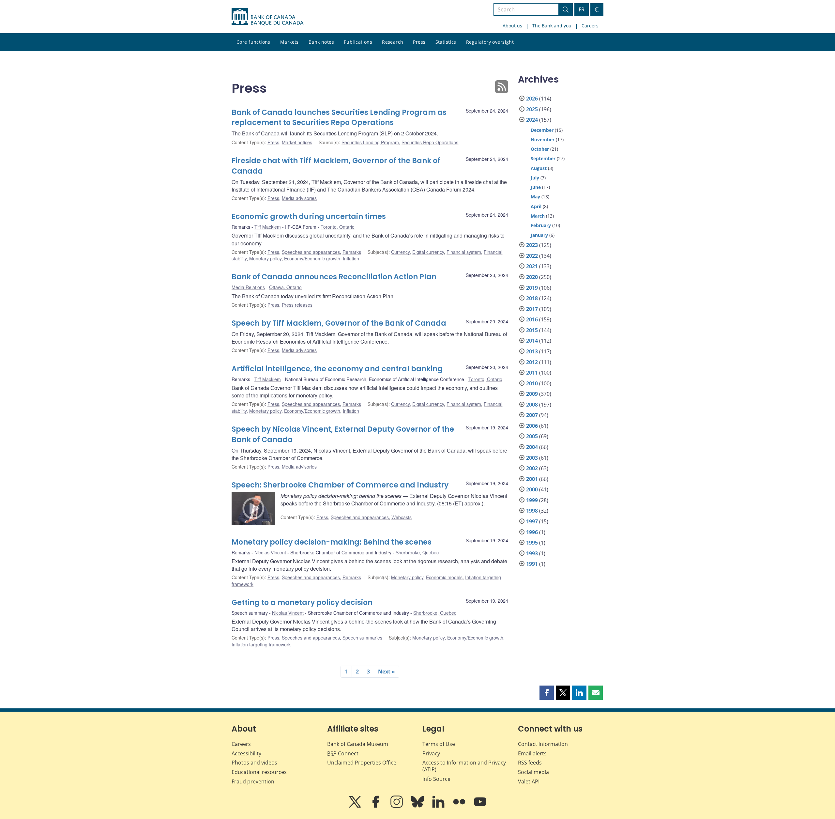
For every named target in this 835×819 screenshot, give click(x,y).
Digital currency (428, 252)
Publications (358, 42)
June (536, 187)
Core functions (253, 42)
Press (419, 42)
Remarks (351, 252)
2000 (532, 489)
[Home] (267, 16)
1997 (532, 521)
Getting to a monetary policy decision (302, 602)
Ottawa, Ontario (285, 287)
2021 (532, 266)
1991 (532, 563)
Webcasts (401, 517)
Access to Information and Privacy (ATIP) (464, 766)
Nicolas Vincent (270, 552)
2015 (532, 330)
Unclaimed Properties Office (361, 762)
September (543, 158)
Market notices (297, 142)
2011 (532, 372)
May (535, 196)
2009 (532, 393)
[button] (546, 693)
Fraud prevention (253, 781)
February (541, 225)
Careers (590, 26)
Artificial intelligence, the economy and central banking (337, 369)
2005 (532, 436)
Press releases (297, 304)
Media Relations (248, 287)
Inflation (351, 258)
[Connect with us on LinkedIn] (439, 806)
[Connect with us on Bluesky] (418, 806)
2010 (532, 383)
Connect (342, 753)
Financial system (464, 252)
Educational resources (259, 772)
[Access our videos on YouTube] (480, 806)
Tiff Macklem (267, 227)
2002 (532, 468)
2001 (532, 479)
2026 (532, 98)
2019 (532, 287)
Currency (400, 252)
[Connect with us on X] (355, 806)
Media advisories (299, 198)
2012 (532, 362)
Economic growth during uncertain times (309, 216)
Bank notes (321, 42)
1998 (532, 510)
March (538, 216)
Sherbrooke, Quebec (417, 552)
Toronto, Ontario (338, 227)
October (540, 149)
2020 (532, 277)
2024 (532, 119)
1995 (532, 542)
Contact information (543, 744)
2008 (532, 404)
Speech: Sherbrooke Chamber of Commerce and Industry (340, 485)
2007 (532, 415)
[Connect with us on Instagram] (397, 806)
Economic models (444, 577)
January (539, 235)
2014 (532, 340)
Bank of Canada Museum (357, 744)
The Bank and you (551, 26)
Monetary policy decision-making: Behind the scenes (332, 542)
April (536, 206)
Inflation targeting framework (261, 644)
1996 (532, 532)
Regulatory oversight (490, 42)
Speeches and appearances (311, 252)
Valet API (528, 781)
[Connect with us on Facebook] (376, 806)
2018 (532, 298)
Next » (386, 671)
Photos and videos (254, 762)
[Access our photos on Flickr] (459, 806)
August (539, 168)
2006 (532, 425)
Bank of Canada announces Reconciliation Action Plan (334, 277)
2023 (532, 245)
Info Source (436, 778)
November (542, 139)
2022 (532, 255)
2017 (532, 309)
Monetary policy (265, 258)
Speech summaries (362, 637)
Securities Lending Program (370, 142)
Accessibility (246, 753)
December (542, 130)
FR (581, 9)
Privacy (431, 753)
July (535, 178)
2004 (532, 447)
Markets (289, 42)
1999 (532, 500)
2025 (532, 109)
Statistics (445, 42)
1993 (532, 553)
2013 (532, 351)
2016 (532, 319)
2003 (532, 457)
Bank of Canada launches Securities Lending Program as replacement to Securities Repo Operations (339, 117)
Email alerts (532, 753)
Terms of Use (438, 744)
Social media (533, 772)
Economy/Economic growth (312, 258)
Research (392, 42)
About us (512, 26)
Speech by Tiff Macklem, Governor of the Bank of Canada (339, 323)
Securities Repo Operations (430, 142)
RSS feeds (530, 762)
